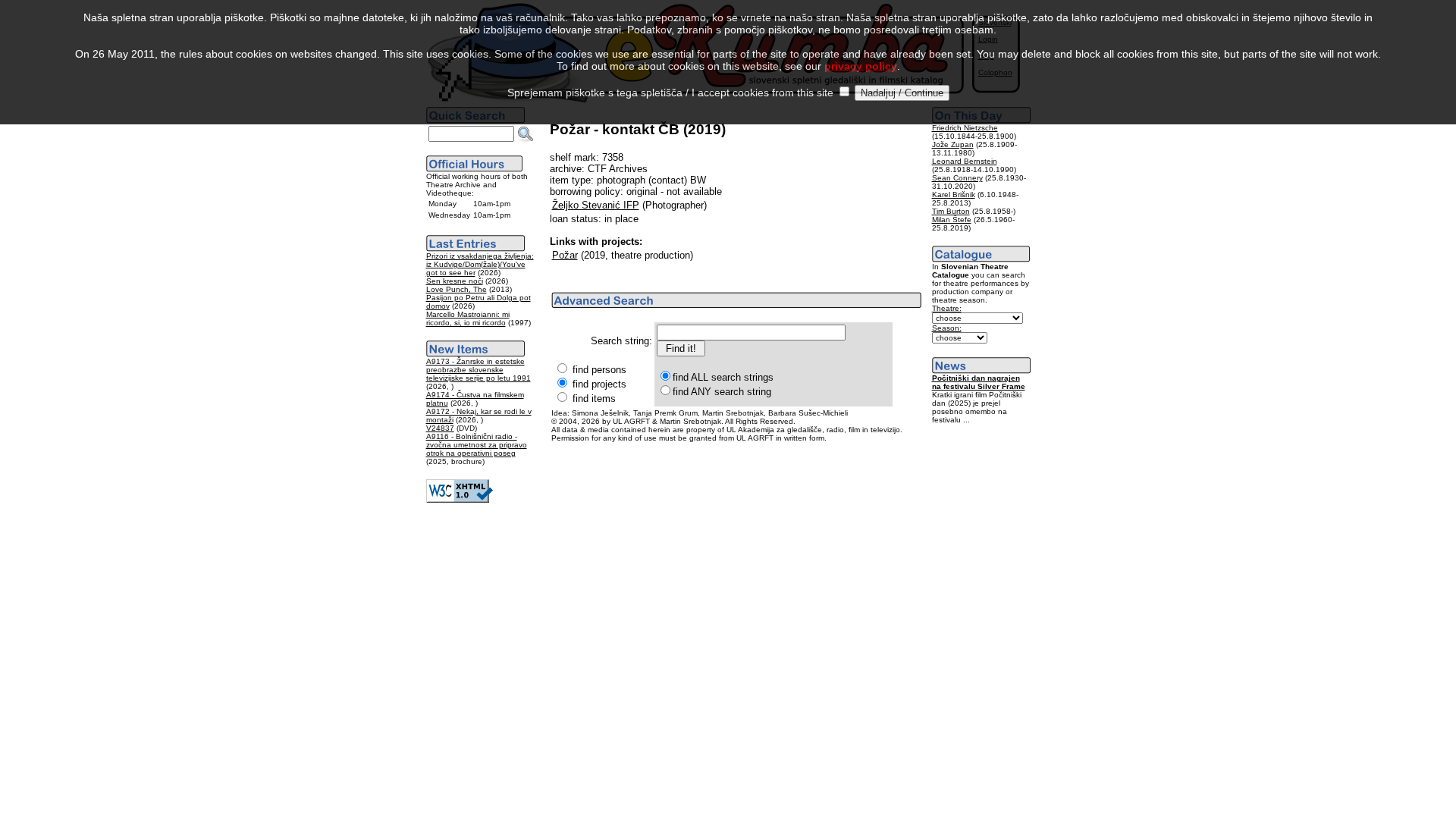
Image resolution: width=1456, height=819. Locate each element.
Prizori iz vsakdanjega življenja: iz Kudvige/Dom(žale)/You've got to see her (480, 264)
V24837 (440, 428)
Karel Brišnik (953, 194)
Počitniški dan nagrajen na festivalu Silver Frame (978, 382)
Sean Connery (957, 178)
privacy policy (860, 66)
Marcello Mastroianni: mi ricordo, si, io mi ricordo (468, 318)
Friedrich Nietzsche (965, 128)
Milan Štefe (951, 219)
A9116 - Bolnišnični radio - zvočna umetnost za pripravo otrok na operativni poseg (476, 444)
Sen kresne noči (454, 281)
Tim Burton (951, 211)
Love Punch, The (456, 289)
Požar (565, 255)
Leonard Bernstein (964, 161)
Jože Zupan (953, 144)
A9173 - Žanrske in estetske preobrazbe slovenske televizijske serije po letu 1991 (478, 369)
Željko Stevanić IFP (595, 205)
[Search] (525, 134)
